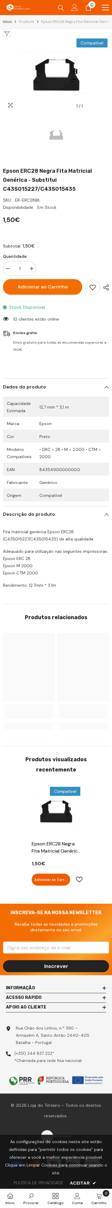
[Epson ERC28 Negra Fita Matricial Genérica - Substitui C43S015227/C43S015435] (56, 811)
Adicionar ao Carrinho (43, 287)
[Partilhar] (104, 287)
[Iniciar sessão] (74, 7)
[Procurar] (61, 7)
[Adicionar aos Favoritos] (92, 287)
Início (7, 21)
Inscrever (56, 966)
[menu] (105, 7)
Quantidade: (15, 256)
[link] (29, 711)
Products (26, 21)
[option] (56, 74)
